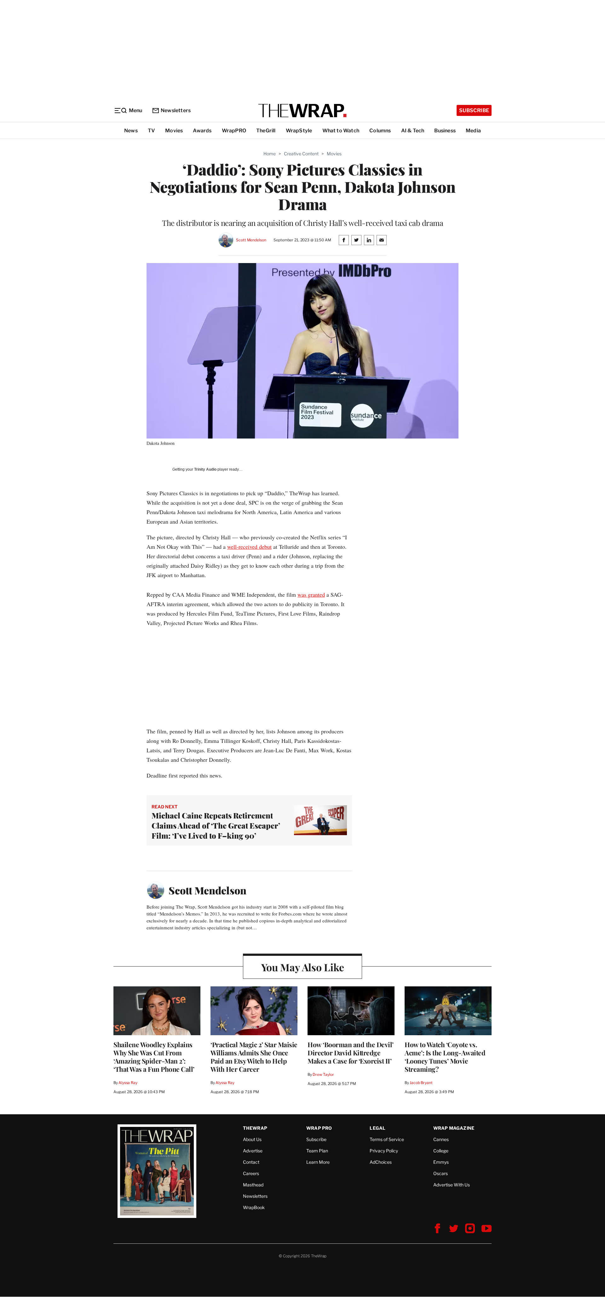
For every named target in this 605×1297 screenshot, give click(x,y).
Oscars (440, 1173)
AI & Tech (412, 131)
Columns (380, 131)
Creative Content (301, 153)
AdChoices (381, 1162)
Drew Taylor (323, 1074)
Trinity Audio (205, 469)
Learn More (318, 1162)
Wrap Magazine (454, 1128)
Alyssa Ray (127, 1082)
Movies (174, 131)
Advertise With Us (451, 1184)
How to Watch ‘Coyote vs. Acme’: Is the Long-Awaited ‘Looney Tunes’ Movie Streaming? (445, 1056)
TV (151, 131)
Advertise (252, 1150)
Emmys (441, 1162)
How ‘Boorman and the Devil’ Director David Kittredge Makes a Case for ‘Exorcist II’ (351, 1052)
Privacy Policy (384, 1150)
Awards (202, 131)
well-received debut (249, 546)
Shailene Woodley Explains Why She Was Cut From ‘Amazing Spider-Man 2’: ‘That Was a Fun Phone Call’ (153, 1056)
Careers (251, 1173)
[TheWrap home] (302, 110)
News (131, 131)
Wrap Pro (319, 1128)
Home (269, 153)
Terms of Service (387, 1139)
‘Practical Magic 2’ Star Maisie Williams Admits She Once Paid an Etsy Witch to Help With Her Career (253, 1056)
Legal (377, 1128)
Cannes (441, 1139)
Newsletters (176, 110)
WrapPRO (234, 131)
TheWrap (255, 1128)
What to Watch (341, 131)
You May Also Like (302, 967)
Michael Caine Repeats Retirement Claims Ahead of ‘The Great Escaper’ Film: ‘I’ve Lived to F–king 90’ (216, 825)
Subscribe (474, 110)
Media (473, 131)
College (440, 1150)
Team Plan (317, 1150)
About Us (252, 1139)
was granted (311, 594)
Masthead (253, 1184)
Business (445, 131)
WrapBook (254, 1207)
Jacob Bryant (421, 1082)
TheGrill (266, 131)
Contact (251, 1162)
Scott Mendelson (251, 240)
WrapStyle (299, 131)
